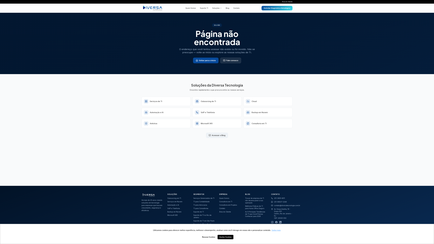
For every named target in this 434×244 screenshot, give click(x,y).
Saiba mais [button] (276, 230)
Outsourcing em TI (174, 198)
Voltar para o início (207, 60)
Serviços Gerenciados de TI (203, 198)
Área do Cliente (287, 2)
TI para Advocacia (200, 205)
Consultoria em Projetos (228, 205)
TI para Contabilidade (201, 202)
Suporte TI (204, 8)
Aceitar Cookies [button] (225, 237)
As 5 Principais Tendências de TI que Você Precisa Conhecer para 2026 (255, 214)
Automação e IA (173, 205)
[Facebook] (276, 222)
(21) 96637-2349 (280, 202)
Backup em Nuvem (174, 212)
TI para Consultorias (200, 208)
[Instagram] (272, 222)
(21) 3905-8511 (279, 198)
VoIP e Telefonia (173, 208)
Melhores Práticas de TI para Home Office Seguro (254, 207)
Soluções (216, 8)
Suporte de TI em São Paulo (204, 221)
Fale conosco (232, 60)
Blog (227, 8)
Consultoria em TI (225, 202)
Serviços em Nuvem (174, 202)
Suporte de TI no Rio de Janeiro (202, 216)
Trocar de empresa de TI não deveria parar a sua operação (254, 200)
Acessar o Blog (218, 135)
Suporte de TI (198, 212)
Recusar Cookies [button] (208, 237)
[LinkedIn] (280, 222)
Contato (236, 8)
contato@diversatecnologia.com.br (283, 205)
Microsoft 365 (172, 215)
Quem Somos (190, 8)
